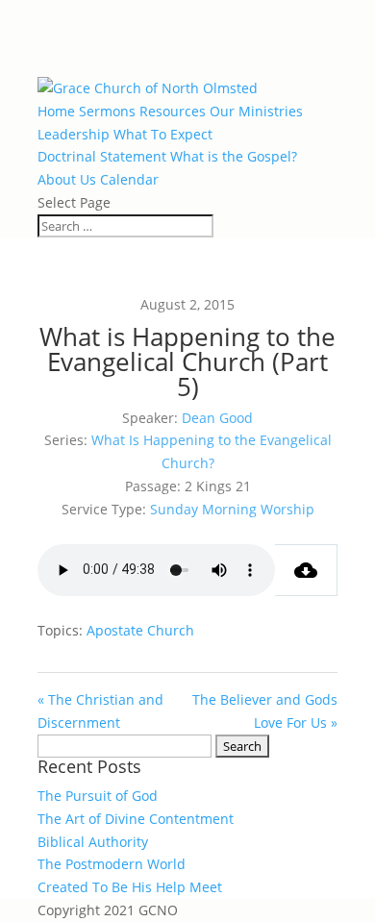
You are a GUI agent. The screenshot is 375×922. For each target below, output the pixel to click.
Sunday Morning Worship (232, 509)
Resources (172, 111)
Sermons (107, 111)
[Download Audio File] (306, 570)
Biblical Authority (93, 842)
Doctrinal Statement (102, 156)
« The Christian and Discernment (100, 711)
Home (56, 111)
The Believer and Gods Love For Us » (265, 711)
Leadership (74, 134)
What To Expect (162, 134)
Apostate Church (140, 630)
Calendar (129, 179)
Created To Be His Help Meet (130, 887)
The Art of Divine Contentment (136, 819)
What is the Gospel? (233, 156)
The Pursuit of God (98, 795)
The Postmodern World (112, 864)
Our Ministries (256, 111)
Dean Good (217, 418)
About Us (67, 179)
